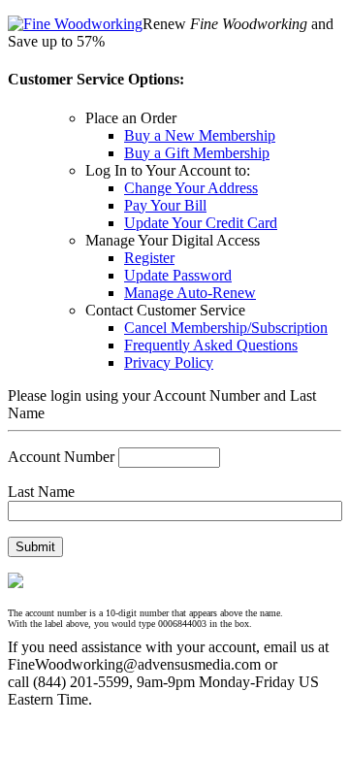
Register (149, 257)
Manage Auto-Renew (190, 292)
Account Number (61, 456)
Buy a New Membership (199, 135)
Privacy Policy (168, 362)
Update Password (178, 275)
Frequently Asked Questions (211, 345)
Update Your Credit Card (200, 222)
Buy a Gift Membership (197, 153)
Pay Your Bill (165, 205)
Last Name (41, 491)
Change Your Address (191, 188)
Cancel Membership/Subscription (226, 327)
